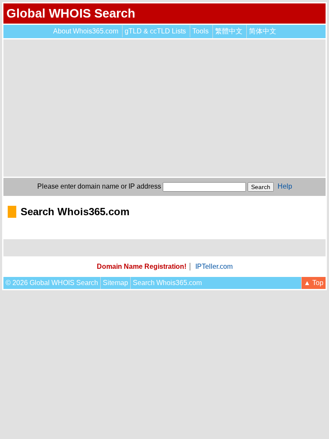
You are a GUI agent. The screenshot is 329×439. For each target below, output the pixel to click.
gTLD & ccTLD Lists (155, 31)
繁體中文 (228, 31)
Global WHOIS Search (70, 13)
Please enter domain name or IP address (99, 186)
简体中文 (262, 31)
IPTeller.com (214, 266)
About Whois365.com (85, 31)
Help (285, 186)
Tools (200, 31)
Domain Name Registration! (141, 266)
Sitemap (115, 282)
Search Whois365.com (167, 282)
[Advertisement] (164, 108)
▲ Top (313, 282)
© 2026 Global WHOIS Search (52, 282)
